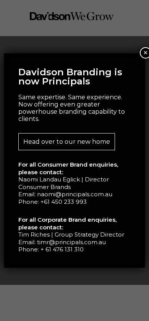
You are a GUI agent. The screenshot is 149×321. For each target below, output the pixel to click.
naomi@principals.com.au (74, 194)
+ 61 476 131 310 (62, 249)
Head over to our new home (66, 141)
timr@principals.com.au (71, 242)
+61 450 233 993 (63, 201)
